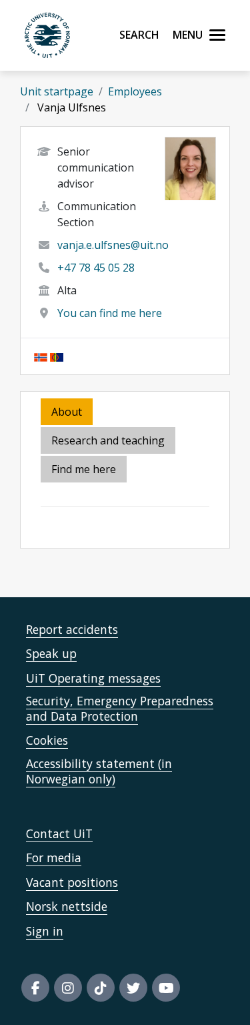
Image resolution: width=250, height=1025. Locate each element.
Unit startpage (56, 91)
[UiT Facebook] (35, 988)
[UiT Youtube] (166, 988)
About (66, 411)
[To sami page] (56, 356)
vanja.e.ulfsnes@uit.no (113, 245)
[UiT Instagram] (68, 988)
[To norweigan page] (40, 356)
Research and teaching (108, 440)
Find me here (83, 469)
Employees (135, 91)
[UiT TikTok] (101, 988)
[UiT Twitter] (133, 988)
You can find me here (109, 313)
